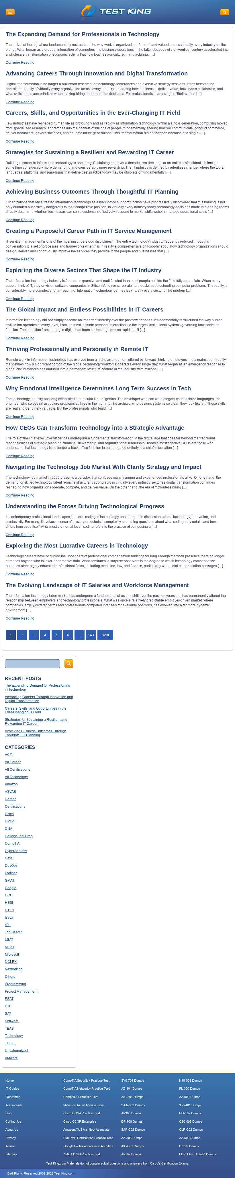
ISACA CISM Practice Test (81, 1154)
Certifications (15, 806)
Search (68, 663)
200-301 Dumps (132, 1097)
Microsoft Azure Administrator (83, 1105)
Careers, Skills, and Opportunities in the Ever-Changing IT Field (93, 113)
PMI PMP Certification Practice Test (88, 1138)
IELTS (9, 910)
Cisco (9, 814)
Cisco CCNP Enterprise (79, 1121)
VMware (11, 1058)
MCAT (9, 947)
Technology (14, 1035)
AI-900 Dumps (131, 1113)
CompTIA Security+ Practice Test (86, 1080)
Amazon (11, 784)
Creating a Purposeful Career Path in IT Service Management (89, 231)
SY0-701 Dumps (132, 1080)
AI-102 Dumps (131, 1154)
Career (10, 799)
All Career (13, 762)
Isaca (9, 917)
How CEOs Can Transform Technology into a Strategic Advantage (95, 428)
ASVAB (10, 791)
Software (12, 1021)
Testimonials (14, 1105)
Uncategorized (16, 1050)
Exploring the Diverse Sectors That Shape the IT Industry (83, 270)
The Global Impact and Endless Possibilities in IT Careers (84, 309)
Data (8, 858)
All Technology (16, 777)
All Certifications (17, 769)
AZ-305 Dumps (131, 1138)
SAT (8, 1013)
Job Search (14, 932)
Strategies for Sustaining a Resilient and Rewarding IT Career (90, 152)
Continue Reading (20, 62)
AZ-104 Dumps (131, 1089)
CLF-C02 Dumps (191, 1130)
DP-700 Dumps (132, 1121)
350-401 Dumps (190, 1105)
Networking (14, 969)
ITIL (8, 925)
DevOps (11, 865)
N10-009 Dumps (190, 1080)
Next (105, 635)
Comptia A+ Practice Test (80, 1097)
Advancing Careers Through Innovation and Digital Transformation (97, 73)
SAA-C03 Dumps (133, 1105)
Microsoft (12, 954)
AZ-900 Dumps (189, 1097)
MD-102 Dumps (190, 1113)
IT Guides (12, 1089)
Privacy (10, 1138)
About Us (11, 1130)
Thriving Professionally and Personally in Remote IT (77, 349)
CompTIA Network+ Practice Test (86, 1089)
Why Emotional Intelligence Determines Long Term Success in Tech (98, 388)
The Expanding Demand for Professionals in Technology (82, 34)
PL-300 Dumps (189, 1089)
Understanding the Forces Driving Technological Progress (85, 506)
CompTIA (12, 843)
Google (10, 888)
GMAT (9, 880)
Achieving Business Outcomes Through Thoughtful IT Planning (92, 191)
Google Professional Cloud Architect (88, 1146)
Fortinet (11, 873)
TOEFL (10, 1043)
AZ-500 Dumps (189, 1138)
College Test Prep (19, 836)
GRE (8, 895)
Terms (9, 1146)
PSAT (9, 998)
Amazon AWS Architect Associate (86, 1130)
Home (9, 1080)
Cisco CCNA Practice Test (81, 1113)
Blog (8, 1113)
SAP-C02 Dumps (133, 1130)
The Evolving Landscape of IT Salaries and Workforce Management (97, 585)
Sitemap (11, 1154)
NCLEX (11, 961)
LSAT (9, 939)
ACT (8, 754)
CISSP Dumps (189, 1146)
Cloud (9, 821)
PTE (8, 1006)
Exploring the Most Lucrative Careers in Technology (77, 545)
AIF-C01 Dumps (132, 1146)
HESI (9, 902)
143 (91, 635)
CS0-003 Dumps (190, 1121)
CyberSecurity (16, 851)
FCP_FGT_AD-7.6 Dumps (197, 1154)
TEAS (9, 1028)
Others (10, 976)
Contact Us (13, 1121)
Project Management (21, 991)
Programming (15, 984)
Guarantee (12, 1097)
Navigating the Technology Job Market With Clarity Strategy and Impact (103, 467)
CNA (8, 828)
